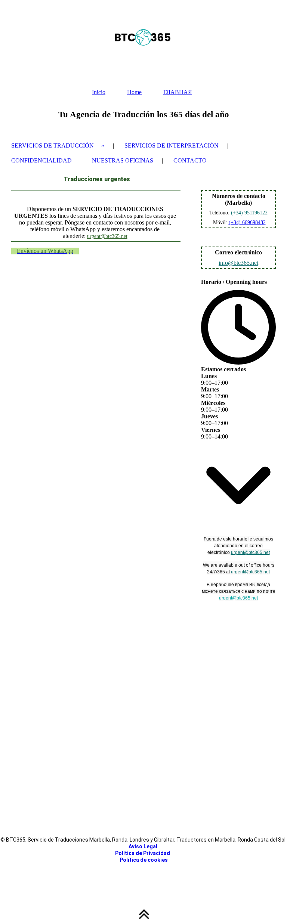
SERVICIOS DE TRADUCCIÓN (52, 145)
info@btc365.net (238, 263)
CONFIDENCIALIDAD (41, 160)
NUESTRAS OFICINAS (122, 160)
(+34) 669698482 (247, 222)
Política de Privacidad (142, 853)
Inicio (98, 92)
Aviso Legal (143, 846)
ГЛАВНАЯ (177, 92)
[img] (143, 37)
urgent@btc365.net (107, 236)
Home (134, 92)
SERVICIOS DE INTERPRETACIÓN (171, 145)
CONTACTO (190, 160)
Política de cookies (144, 860)
